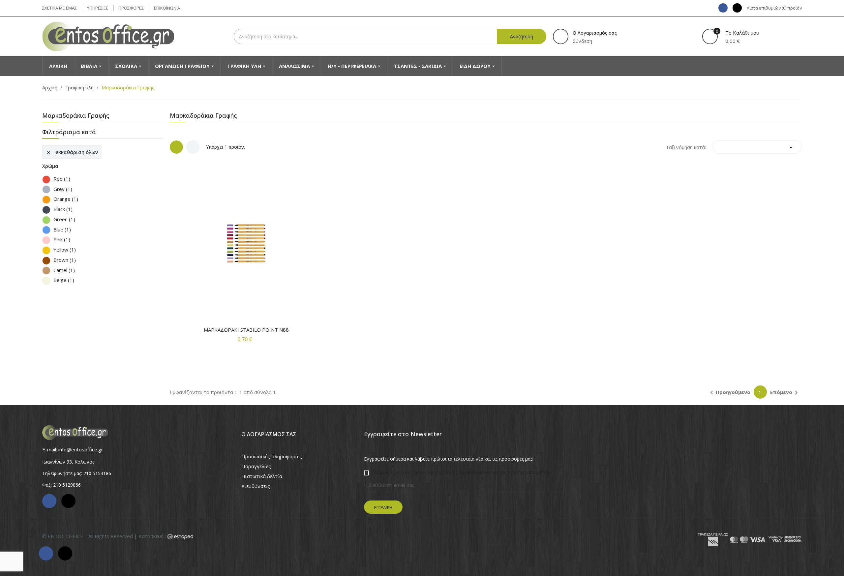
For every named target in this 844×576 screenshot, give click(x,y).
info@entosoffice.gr (80, 449)
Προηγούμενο (729, 393)
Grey (62, 189)
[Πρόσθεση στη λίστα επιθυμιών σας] (259, 352)
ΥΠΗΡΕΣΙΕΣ (97, 8)
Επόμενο (785, 393)
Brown (64, 260)
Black (63, 209)
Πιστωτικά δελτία (261, 476)
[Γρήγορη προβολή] (246, 228)
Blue (62, 230)
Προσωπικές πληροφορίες (271, 456)
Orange (65, 199)
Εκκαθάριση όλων (72, 152)
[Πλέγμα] (176, 147)
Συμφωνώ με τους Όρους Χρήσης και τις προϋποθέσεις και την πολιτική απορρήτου (461, 472)
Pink (61, 239)
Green (64, 219)
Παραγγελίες (256, 466)
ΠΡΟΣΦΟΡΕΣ (131, 8)
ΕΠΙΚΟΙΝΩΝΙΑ (167, 8)
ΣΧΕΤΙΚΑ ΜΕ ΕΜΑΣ (59, 8)
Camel (64, 270)
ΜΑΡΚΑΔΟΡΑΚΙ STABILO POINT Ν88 (246, 329)
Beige (63, 280)
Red (61, 179)
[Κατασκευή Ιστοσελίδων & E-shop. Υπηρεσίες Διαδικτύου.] (180, 537)
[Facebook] (723, 8)
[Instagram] (737, 8)
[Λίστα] (192, 147)
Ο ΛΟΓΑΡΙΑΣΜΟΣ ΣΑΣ (268, 434)
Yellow (64, 250)
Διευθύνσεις (255, 486)
